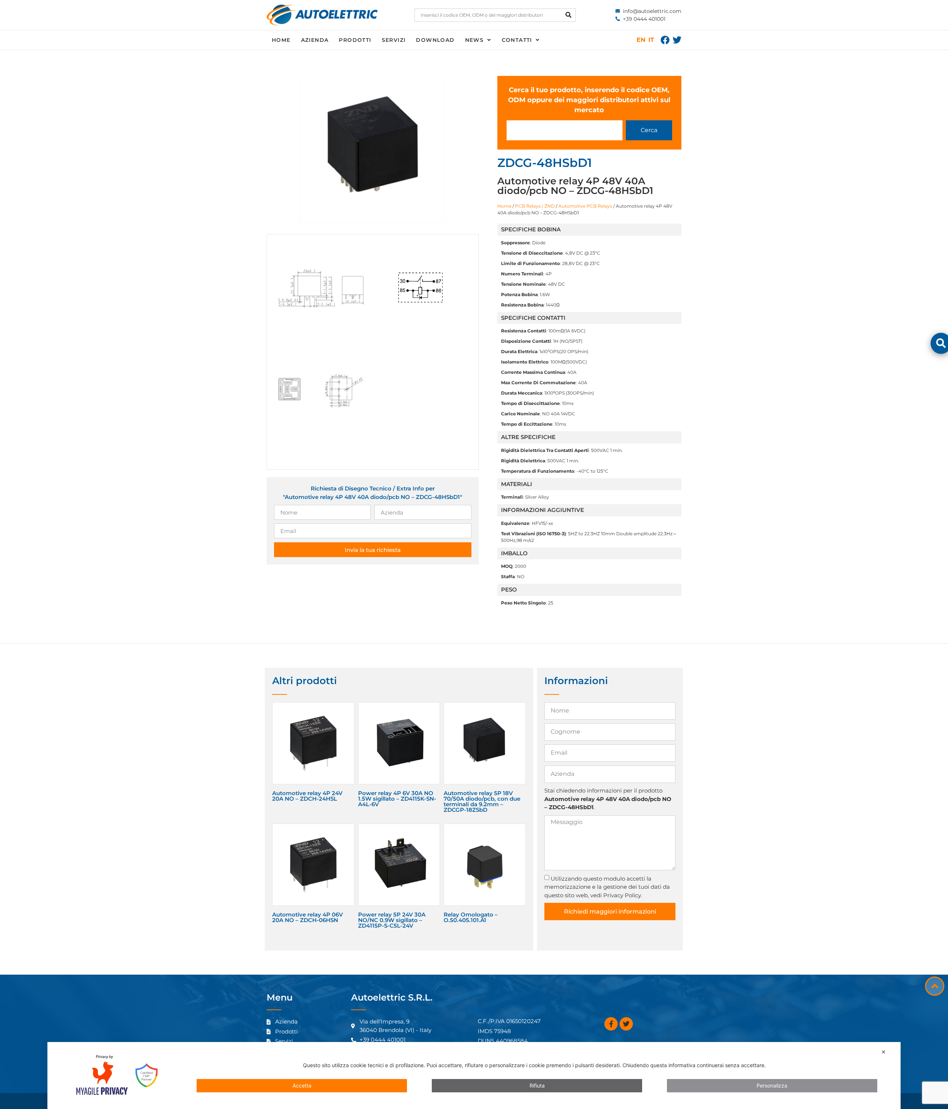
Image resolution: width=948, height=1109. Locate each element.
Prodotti (355, 40)
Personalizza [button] (772, 1085)
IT (651, 39)
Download (435, 40)
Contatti (517, 40)
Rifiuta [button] (537, 1085)
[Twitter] (676, 40)
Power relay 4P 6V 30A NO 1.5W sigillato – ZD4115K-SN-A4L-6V (397, 799)
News (474, 40)
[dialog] (474, 1075)
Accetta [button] (302, 1085)
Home (281, 40)
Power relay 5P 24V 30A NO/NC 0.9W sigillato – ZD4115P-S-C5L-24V (391, 920)
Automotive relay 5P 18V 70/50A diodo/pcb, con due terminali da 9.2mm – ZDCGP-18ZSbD (482, 801)
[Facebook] (665, 40)
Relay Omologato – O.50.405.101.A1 (471, 917)
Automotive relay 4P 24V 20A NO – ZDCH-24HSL (307, 796)
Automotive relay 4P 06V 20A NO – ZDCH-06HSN (307, 917)
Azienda (315, 40)
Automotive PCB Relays (585, 206)
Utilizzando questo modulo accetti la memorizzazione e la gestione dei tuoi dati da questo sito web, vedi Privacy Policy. (607, 887)
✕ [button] (883, 1052)
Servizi (394, 40)
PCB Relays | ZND (535, 206)
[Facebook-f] (611, 1024)
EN (641, 39)
